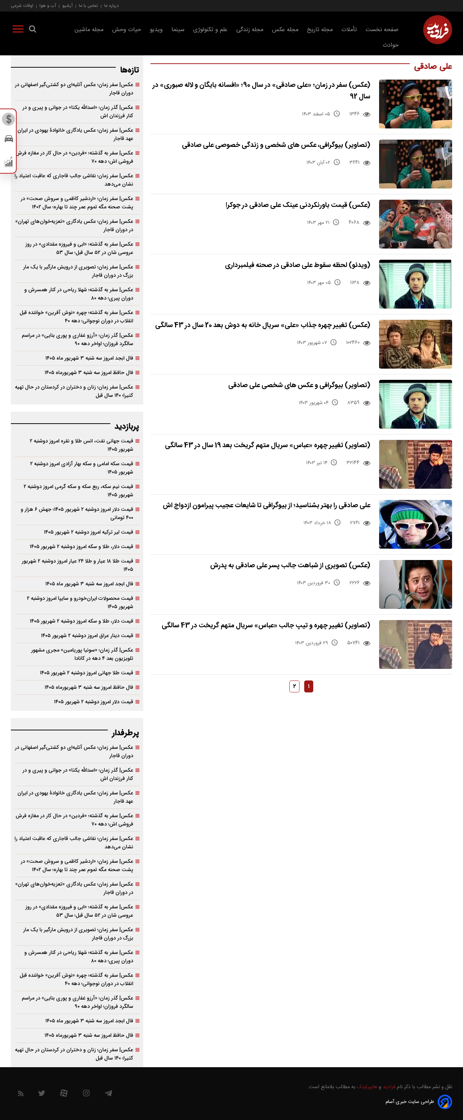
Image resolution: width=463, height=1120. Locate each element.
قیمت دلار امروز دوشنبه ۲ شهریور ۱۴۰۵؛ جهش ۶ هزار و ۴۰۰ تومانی (77, 513)
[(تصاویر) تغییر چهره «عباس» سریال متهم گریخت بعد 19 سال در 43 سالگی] (416, 464)
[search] (32, 30)
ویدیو (156, 30)
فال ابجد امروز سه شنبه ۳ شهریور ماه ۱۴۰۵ (89, 358)
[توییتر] (41, 1095)
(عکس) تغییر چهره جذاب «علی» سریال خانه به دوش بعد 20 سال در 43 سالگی (262, 325)
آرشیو (67, 5)
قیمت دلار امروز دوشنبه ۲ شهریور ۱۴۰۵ (93, 702)
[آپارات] (64, 1095)
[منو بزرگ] (18, 30)
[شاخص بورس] (9, 163)
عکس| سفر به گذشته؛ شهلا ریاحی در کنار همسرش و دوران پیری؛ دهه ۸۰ (78, 294)
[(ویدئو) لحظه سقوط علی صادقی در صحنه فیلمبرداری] (416, 284)
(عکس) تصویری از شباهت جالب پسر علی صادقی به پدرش (290, 565)
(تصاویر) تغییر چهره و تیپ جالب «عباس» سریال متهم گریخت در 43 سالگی (266, 625)
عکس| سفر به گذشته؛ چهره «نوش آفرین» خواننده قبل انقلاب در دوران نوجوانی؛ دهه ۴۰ (76, 317)
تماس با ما (88, 5)
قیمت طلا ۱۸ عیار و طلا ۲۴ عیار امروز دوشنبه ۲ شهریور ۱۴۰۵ (77, 565)
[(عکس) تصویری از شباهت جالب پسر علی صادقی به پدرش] (416, 584)
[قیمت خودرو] (9, 140)
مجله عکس (285, 30)
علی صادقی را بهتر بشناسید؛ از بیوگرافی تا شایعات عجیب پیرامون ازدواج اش (266, 505)
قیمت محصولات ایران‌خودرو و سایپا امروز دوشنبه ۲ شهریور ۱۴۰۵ (80, 602)
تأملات (349, 30)
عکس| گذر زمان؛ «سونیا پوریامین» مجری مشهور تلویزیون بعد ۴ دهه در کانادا (82, 654)
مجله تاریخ (320, 30)
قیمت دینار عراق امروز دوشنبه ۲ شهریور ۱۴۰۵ (87, 636)
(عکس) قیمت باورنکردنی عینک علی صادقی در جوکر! (298, 205)
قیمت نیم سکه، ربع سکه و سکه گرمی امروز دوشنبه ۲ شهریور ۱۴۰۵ (78, 491)
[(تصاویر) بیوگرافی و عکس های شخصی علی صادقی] (416, 404)
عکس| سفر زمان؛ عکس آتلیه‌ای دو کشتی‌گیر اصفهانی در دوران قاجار (74, 89)
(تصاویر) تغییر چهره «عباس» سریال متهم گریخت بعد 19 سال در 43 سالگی (267, 445)
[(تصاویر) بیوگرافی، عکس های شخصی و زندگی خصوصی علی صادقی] (416, 164)
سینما (177, 30)
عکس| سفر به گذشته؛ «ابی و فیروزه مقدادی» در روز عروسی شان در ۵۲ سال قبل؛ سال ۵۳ (79, 248)
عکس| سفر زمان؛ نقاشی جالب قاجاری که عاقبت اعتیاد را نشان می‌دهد (73, 180)
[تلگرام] (108, 1095)
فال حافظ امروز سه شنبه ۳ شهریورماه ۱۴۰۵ (88, 373)
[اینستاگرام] (86, 1095)
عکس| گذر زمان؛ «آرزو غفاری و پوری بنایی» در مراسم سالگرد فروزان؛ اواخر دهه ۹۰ (77, 339)
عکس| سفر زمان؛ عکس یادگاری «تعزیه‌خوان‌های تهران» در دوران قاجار (74, 225)
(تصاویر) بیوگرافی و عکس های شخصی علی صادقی (299, 385)
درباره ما (111, 5)
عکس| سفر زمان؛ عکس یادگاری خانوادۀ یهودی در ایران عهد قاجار (75, 134)
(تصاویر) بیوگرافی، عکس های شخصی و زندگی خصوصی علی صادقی (276, 145)
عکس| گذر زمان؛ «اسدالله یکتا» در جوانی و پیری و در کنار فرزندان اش (77, 111)
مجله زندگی (249, 30)
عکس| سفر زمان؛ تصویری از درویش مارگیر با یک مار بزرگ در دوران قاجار (78, 271)
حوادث (391, 45)
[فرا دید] (437, 29)
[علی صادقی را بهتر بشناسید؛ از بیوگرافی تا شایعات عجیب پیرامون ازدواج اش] (416, 524)
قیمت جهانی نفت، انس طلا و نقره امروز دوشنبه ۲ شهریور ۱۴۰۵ (81, 445)
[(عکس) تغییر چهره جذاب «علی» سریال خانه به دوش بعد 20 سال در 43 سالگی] (416, 344)
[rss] (21, 1095)
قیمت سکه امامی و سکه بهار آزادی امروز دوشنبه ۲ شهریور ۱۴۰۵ (81, 468)
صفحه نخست (382, 30)
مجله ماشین (89, 30)
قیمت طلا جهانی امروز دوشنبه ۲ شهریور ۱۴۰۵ (86, 673)
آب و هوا (47, 5)
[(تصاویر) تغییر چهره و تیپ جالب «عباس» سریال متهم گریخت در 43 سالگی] (416, 644)
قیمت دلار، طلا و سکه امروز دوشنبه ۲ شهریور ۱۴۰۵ (81, 547)
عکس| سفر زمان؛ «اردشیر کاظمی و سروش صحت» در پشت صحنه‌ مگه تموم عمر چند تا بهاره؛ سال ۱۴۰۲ (77, 203)
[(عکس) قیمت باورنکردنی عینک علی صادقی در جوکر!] (416, 224)
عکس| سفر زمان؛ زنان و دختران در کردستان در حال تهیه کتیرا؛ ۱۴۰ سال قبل (74, 391)
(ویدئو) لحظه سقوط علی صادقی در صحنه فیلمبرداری (297, 265)
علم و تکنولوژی (210, 30)
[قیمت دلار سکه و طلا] (9, 121)
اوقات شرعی (22, 5)
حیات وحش (126, 30)
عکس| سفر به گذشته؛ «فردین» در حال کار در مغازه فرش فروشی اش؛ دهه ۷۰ (74, 157)
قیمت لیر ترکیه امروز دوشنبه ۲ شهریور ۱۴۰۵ (88, 532)
